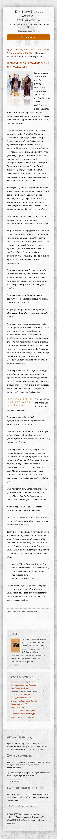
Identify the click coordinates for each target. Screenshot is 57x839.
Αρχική (10, 49)
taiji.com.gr (11, 817)
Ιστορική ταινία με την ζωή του (22, 717)
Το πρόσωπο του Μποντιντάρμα (23, 714)
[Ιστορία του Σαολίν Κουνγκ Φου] (16, 645)
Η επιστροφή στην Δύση (20, 704)
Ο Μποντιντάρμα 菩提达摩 (21, 53)
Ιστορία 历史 (43, 49)
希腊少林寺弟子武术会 (28, 20)
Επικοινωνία (24, 31)
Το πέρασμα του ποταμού (20, 695)
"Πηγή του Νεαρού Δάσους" (28, 13)
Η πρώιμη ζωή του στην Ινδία (22, 682)
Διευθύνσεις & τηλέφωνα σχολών (22, 806)
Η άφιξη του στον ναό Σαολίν (22, 698)
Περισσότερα (15, 665)
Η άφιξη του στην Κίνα (19, 688)
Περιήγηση (27, 37)
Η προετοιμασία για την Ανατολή (23, 685)
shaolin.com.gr (24, 814)
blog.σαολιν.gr (36, 814)
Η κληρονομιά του (17, 707)
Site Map (35, 31)
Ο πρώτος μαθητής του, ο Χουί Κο (24, 701)
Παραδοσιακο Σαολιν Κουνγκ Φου (25, 24)
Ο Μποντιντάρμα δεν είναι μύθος (23, 711)
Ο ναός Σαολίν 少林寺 (26, 49)
